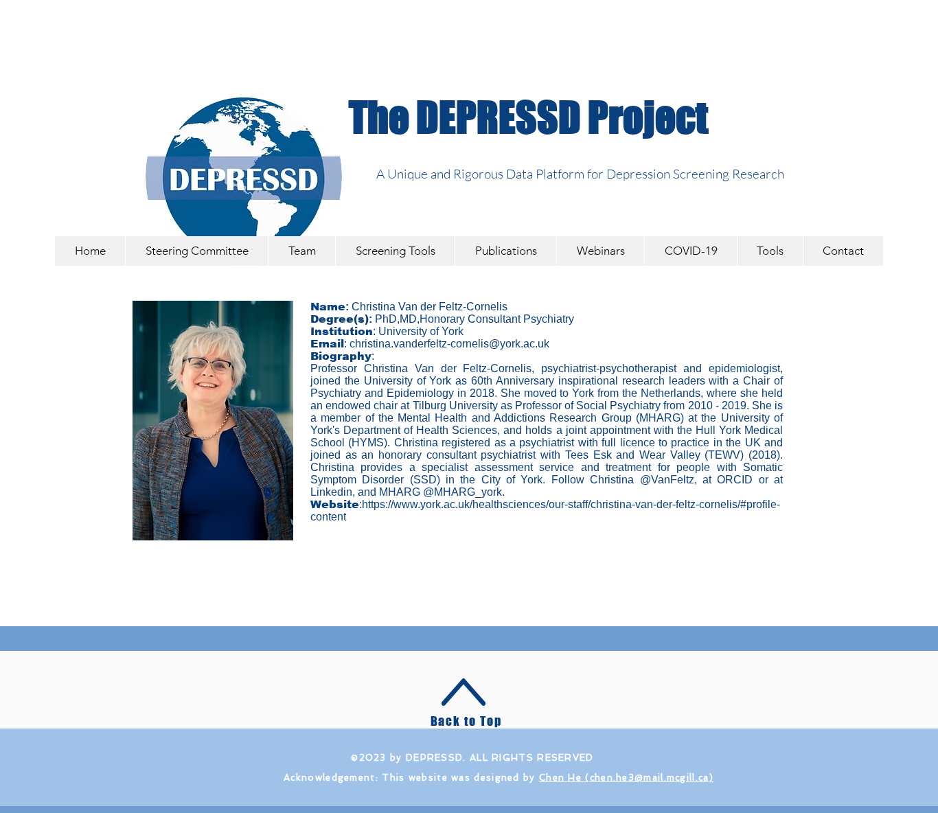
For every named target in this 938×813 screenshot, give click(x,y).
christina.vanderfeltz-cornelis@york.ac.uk (449, 344)
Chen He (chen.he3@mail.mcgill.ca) (626, 777)
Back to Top (466, 721)
